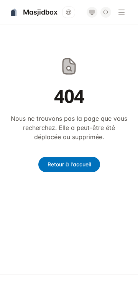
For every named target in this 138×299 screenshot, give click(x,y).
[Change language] (68, 12)
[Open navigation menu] (121, 12)
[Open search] (105, 12)
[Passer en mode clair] (92, 12)
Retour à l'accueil (69, 164)
